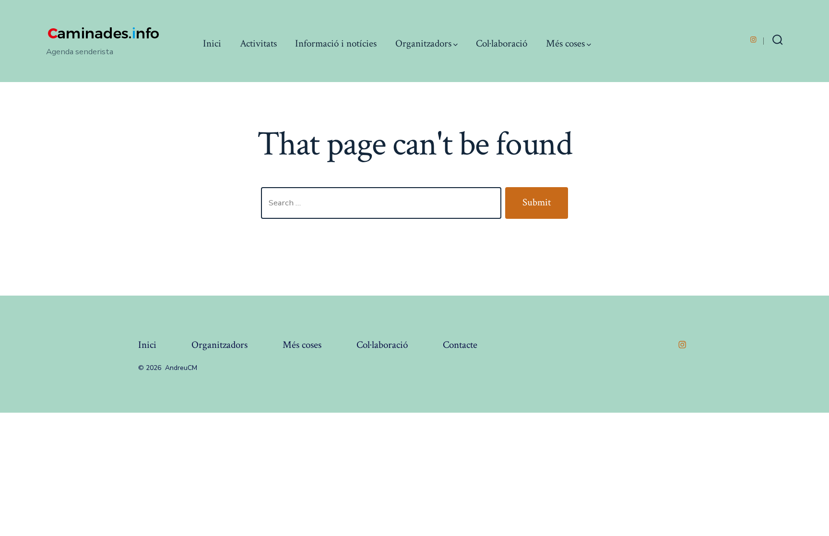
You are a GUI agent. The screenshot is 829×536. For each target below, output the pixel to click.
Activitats (258, 43)
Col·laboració (501, 43)
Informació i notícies (336, 43)
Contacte (460, 344)
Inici (212, 43)
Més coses (565, 43)
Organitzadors (423, 43)
